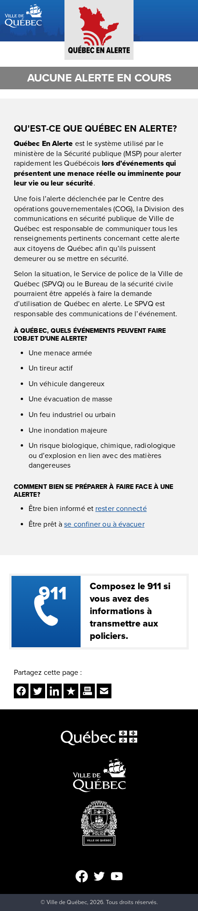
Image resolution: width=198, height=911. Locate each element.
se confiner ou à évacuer (104, 524)
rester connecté (121, 508)
